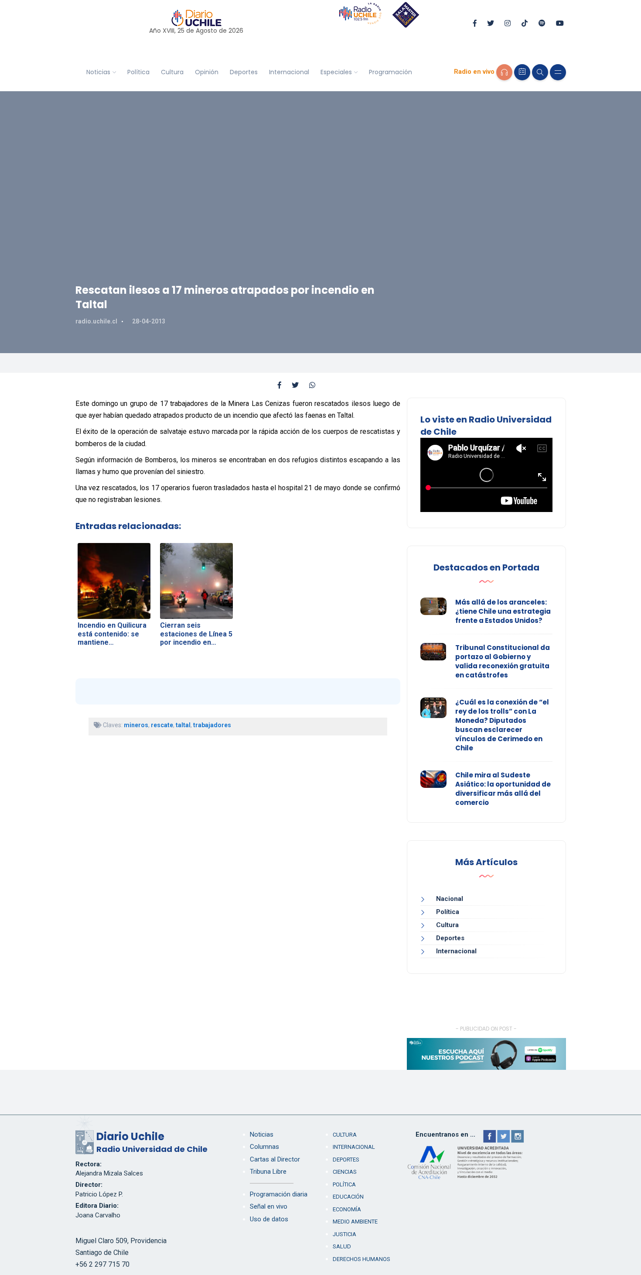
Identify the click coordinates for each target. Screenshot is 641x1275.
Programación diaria (278, 1194)
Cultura (172, 72)
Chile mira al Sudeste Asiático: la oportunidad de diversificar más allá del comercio (503, 788)
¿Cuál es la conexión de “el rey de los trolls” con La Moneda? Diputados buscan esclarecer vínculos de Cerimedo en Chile (502, 725)
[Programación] (522, 72)
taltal (183, 725)
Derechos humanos (361, 1259)
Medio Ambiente (355, 1221)
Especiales (336, 72)
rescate (162, 725)
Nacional (449, 899)
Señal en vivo (268, 1206)
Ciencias (345, 1171)
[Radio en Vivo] (504, 72)
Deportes (244, 72)
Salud (342, 1246)
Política (138, 72)
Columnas (264, 1147)
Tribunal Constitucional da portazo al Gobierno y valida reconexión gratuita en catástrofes (502, 661)
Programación (390, 72)
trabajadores (212, 725)
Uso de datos (269, 1219)
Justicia (344, 1234)
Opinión (206, 72)
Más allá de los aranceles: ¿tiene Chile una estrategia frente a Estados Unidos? (503, 611)
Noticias (98, 72)
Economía (347, 1209)
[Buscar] (540, 72)
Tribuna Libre (268, 1171)
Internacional (289, 72)
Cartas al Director (275, 1159)
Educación (348, 1196)
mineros (136, 725)
